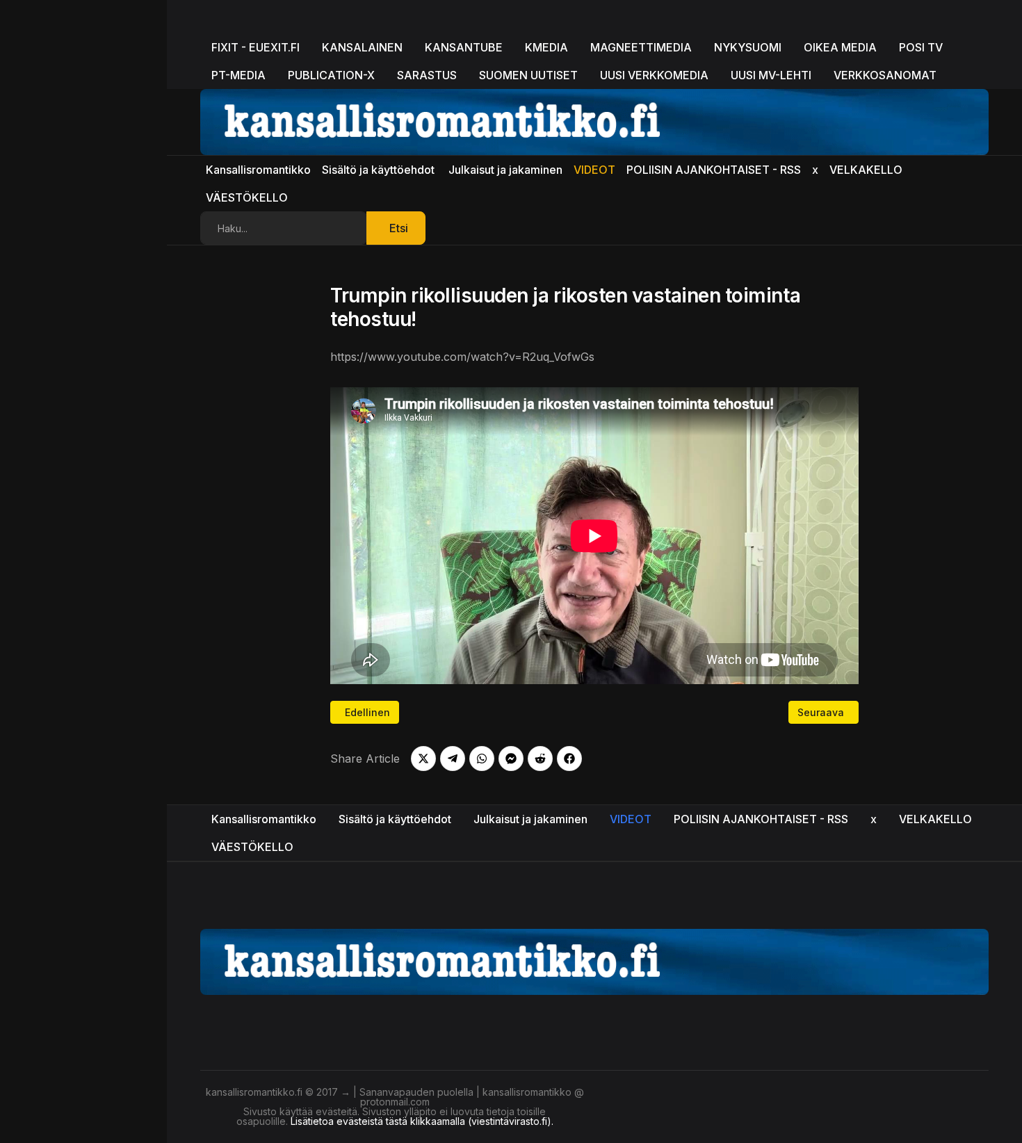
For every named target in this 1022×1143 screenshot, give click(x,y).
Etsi (398, 228)
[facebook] (569, 758)
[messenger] (511, 758)
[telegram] (452, 758)
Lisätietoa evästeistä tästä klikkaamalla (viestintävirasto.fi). (422, 1121)
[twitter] (423, 758)
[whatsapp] (481, 758)
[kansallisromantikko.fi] (594, 960)
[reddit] (540, 758)
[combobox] (283, 228)
